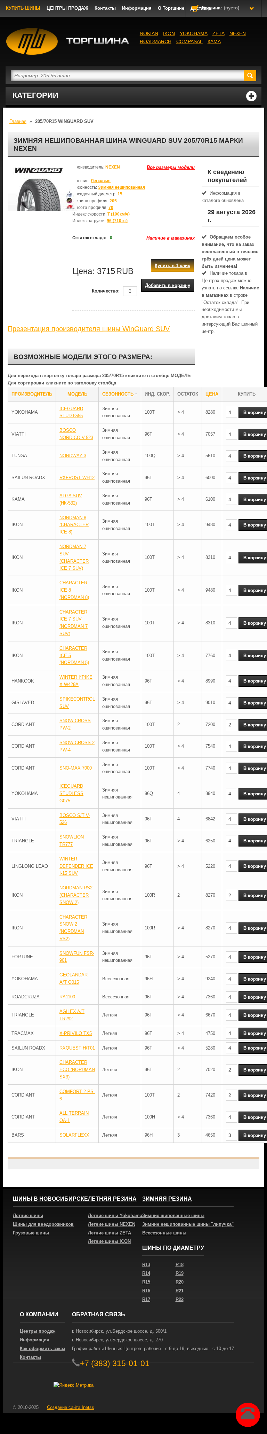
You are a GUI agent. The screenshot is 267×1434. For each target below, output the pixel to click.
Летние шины (28, 1215)
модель (77, 394)
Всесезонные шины (164, 1233)
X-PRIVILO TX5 (75, 1033)
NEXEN (237, 33)
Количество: (106, 291)
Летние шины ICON (109, 1241)
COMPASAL (189, 41)
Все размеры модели (171, 167)
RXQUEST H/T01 (77, 1048)
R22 (180, 1299)
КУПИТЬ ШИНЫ (23, 8)
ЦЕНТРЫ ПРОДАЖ (67, 8)
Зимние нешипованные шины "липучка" (188, 1224)
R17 (146, 1299)
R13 (146, 1264)
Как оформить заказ (42, 1348)
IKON (169, 33)
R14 (146, 1273)
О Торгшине (171, 8)
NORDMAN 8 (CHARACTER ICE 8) (74, 525)
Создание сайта (70, 1407)
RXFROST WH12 (77, 477)
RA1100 (67, 996)
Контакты (105, 8)
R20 (180, 1282)
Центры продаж (37, 1331)
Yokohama (194, 33)
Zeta (218, 33)
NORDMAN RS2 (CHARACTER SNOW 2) (75, 895)
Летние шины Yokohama (115, 1215)
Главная (17, 121)
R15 (146, 1282)
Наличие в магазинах (170, 238)
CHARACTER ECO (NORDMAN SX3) (77, 1070)
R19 (180, 1273)
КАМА (214, 41)
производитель (31, 394)
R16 (146, 1290)
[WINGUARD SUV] (42, 199)
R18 (180, 1264)
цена (211, 394)
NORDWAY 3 (72, 455)
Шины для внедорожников (43, 1224)
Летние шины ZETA (109, 1233)
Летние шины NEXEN (111, 1224)
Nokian (149, 33)
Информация (137, 8)
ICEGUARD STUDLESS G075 (71, 793)
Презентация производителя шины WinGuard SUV (89, 329)
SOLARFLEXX (74, 1135)
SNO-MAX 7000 (75, 768)
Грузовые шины (31, 1233)
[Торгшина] (70, 41)
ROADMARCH (155, 41)
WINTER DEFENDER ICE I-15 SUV (76, 866)
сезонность (118, 394)
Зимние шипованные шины (173, 1215)
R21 (180, 1290)
